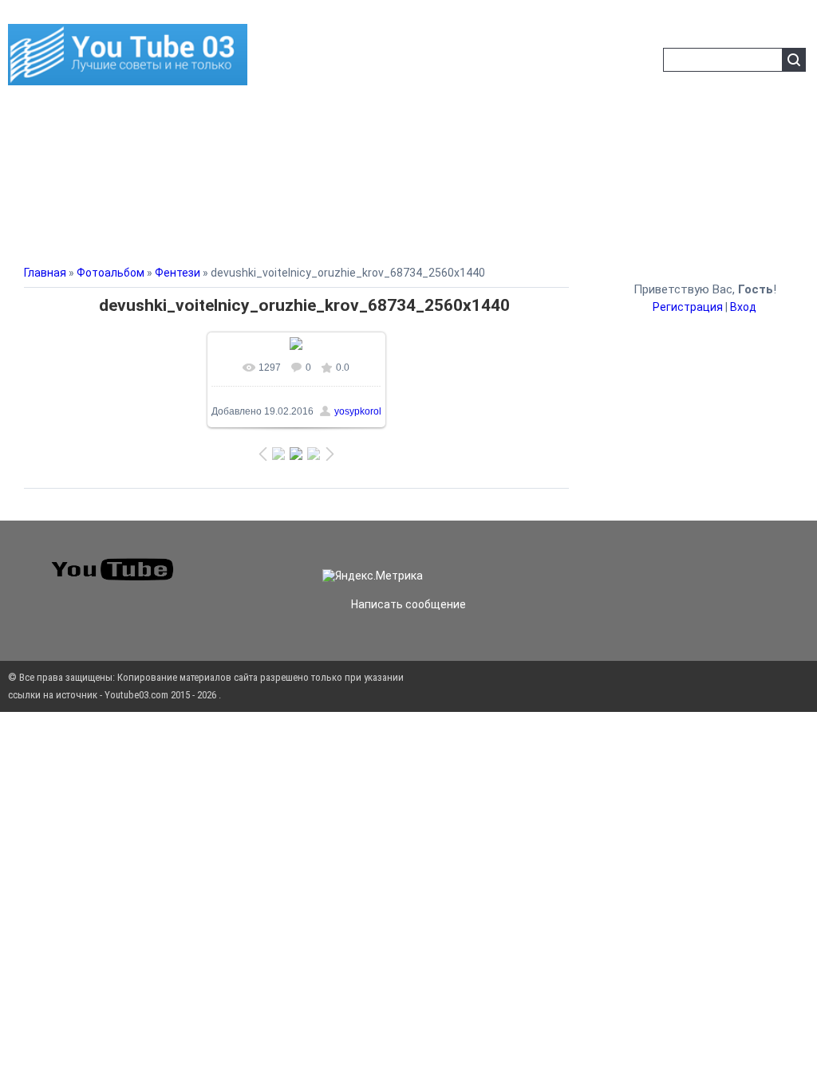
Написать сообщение (408, 604)
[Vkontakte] (611, 562)
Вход (743, 307)
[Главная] (127, 75)
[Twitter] (617, 562)
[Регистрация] (645, 62)
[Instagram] (636, 562)
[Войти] (620, 62)
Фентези (177, 272)
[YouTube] (630, 562)
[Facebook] (624, 562)
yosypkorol (357, 411)
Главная (45, 272)
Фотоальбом (110, 272)
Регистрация (688, 307)
